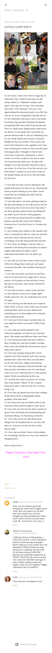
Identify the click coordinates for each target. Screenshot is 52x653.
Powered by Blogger (28, 644)
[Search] (46, 4)
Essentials (18, 10)
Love (13, 488)
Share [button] (6, 484)
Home (7, 10)
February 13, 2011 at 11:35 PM (25, 533)
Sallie (15, 577)
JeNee (16, 502)
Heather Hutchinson (22, 531)
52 (27, 10)
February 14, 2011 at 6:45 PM (30, 577)
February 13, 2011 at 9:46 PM (31, 502)
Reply (15, 525)
